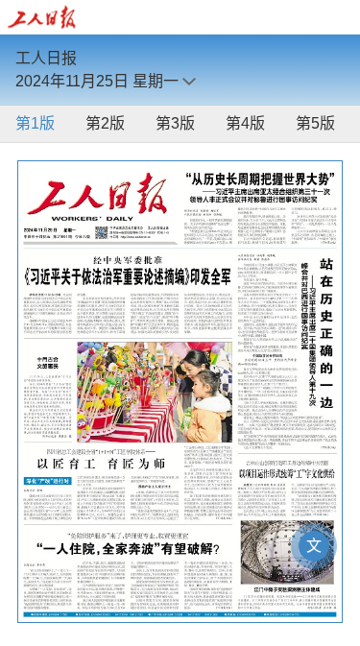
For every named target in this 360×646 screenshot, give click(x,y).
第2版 (105, 123)
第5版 (315, 123)
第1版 (35, 123)
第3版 (175, 123)
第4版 (245, 123)
